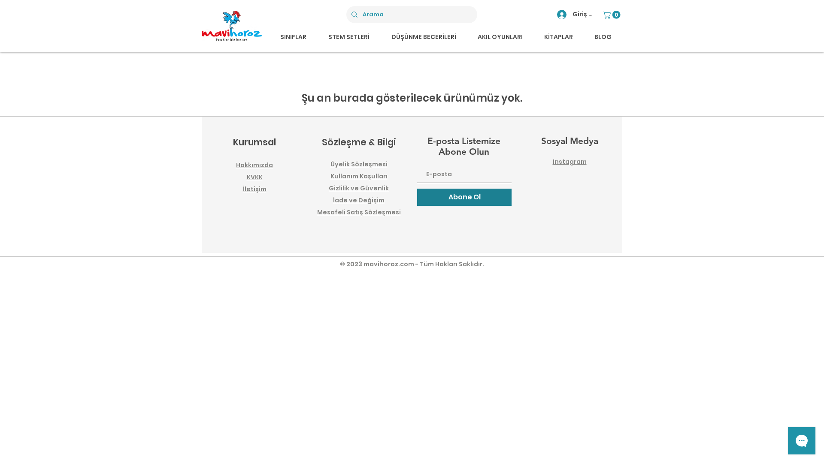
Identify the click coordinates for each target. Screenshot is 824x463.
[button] (612, 15)
